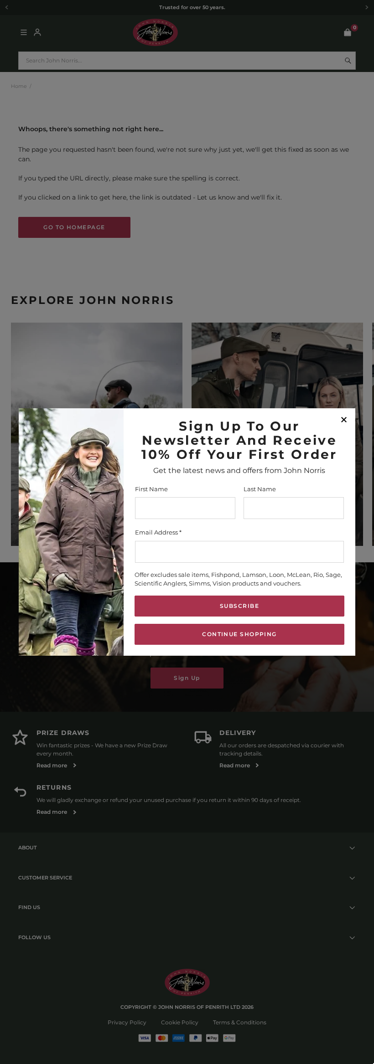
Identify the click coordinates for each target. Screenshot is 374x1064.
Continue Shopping (239, 634)
